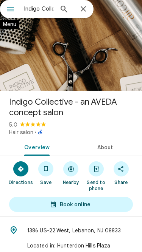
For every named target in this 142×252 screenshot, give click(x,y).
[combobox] (38, 8)
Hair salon (21, 132)
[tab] (36, 147)
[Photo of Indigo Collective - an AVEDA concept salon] (71, 45)
